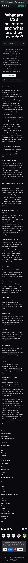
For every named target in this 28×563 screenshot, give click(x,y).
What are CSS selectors (10, 43)
